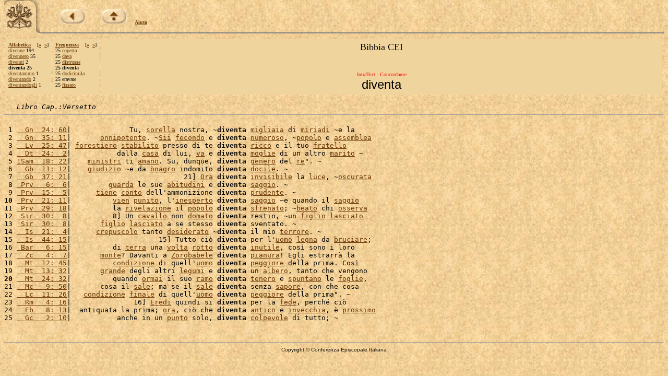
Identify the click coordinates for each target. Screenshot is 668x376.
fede (288, 302)
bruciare (350, 239)
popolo (308, 138)
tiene (106, 192)
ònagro (162, 169)
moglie (263, 153)
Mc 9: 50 (42, 286)
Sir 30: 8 (42, 216)
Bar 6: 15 (42, 247)
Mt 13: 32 (42, 271)
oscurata (355, 177)
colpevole (269, 318)
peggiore (267, 263)
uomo (284, 239)
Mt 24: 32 (42, 279)
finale (141, 294)
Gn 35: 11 (42, 138)
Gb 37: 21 (42, 177)
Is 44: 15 (42, 239)
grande (112, 271)
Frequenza (67, 45)
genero (263, 161)
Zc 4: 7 (42, 255)
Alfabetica (19, 45)
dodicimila (73, 73)
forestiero (96, 145)
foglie (350, 279)
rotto (202, 247)
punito (146, 200)
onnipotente (123, 138)
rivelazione (148, 208)
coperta (69, 50)
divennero (18, 56)
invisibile (271, 177)
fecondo (190, 138)
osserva (352, 208)
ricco (260, 145)
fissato (69, 85)
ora (169, 310)
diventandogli (22, 85)
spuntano (304, 279)
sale (142, 286)
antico (263, 310)
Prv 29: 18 (42, 208)
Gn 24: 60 (42, 130)
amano (148, 161)
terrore (294, 232)
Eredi (160, 302)
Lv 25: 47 (42, 145)
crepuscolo (117, 232)
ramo (204, 279)
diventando (19, 79)
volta (177, 247)
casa (150, 153)
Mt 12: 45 (42, 263)
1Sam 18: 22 (42, 161)
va (200, 153)
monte (110, 255)
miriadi (315, 130)
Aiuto (141, 22)
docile (263, 169)
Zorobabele (192, 255)
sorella (160, 130)
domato (200, 216)
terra (135, 247)
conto (131, 192)
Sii (165, 138)
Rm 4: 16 (42, 302)
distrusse (71, 62)
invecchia (307, 310)
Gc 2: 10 (42, 318)
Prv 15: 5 (42, 192)
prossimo (359, 310)
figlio (313, 216)
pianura (265, 255)
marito (342, 153)
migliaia (267, 130)
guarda (121, 185)
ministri (104, 161)
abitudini (186, 185)
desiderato (188, 232)
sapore (288, 286)
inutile (265, 247)
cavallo (152, 216)
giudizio (104, 169)
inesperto (194, 200)
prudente (267, 192)
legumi (192, 271)
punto (177, 318)
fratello (330, 145)
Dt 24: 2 (42, 153)
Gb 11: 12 (42, 169)
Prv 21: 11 (42, 200)
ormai (152, 279)
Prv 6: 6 (42, 185)
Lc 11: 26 (42, 294)
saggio (263, 185)
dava (66, 56)
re (300, 161)
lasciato (346, 216)
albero (275, 271)
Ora (206, 177)
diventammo (21, 73)
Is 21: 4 (42, 232)
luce (317, 177)
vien (121, 200)
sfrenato (267, 208)
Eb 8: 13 (42, 310)
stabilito (140, 145)
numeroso (267, 138)
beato (306, 208)
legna (306, 239)
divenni (16, 62)
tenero (263, 279)
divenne (16, 50)
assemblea (353, 138)
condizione (133, 263)
